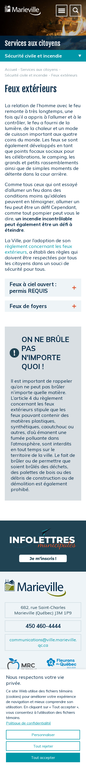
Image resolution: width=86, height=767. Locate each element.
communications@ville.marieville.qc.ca (43, 642)
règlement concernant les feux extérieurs (38, 249)
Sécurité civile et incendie (26, 75)
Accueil (11, 69)
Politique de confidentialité (28, 723)
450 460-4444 (43, 626)
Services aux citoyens (39, 69)
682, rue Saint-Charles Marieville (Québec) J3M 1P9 (43, 610)
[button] (61, 10)
